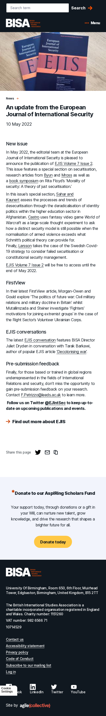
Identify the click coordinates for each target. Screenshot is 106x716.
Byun (48, 175)
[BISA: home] (30, 23)
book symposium (23, 180)
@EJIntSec (55, 402)
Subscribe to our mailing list (28, 665)
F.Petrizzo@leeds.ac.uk (41, 394)
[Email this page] (47, 452)
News (10, 98)
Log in (11, 672)
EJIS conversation (40, 340)
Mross (66, 175)
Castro (33, 217)
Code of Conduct (20, 658)
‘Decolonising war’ (71, 351)
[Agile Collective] (35, 705)
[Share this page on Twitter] (38, 452)
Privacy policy (17, 652)
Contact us (15, 639)
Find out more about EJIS (38, 421)
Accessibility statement (25, 646)
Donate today (53, 541)
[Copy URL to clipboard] (56, 452)
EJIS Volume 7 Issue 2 (73, 163)
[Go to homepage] (23, 572)
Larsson (25, 245)
